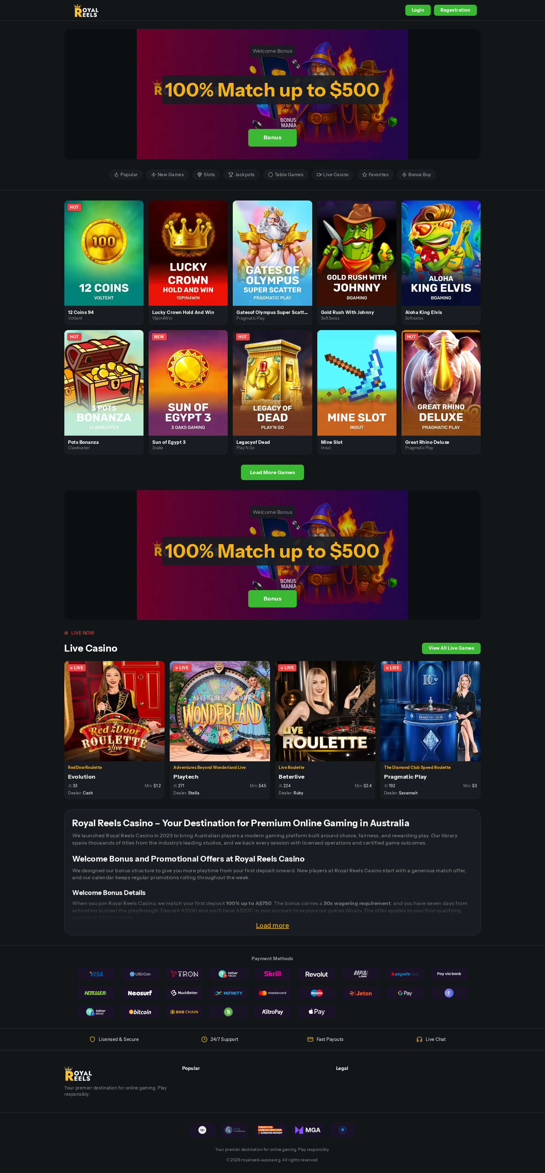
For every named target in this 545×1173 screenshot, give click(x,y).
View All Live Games (451, 648)
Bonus (273, 137)
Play (108, 246)
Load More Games (272, 472)
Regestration (455, 10)
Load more (272, 925)
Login (418, 10)
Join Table (118, 711)
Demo (107, 260)
